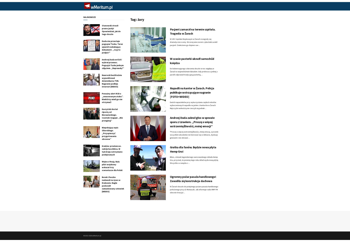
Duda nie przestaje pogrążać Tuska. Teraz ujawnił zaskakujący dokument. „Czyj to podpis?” (112, 47)
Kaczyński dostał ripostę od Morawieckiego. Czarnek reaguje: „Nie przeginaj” (112, 115)
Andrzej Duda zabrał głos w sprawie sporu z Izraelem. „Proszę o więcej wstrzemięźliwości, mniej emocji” (192, 122)
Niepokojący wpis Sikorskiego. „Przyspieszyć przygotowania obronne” (110, 133)
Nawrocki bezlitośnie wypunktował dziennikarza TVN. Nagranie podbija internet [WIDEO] (112, 81)
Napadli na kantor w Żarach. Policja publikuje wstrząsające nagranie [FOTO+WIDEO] (192, 92)
